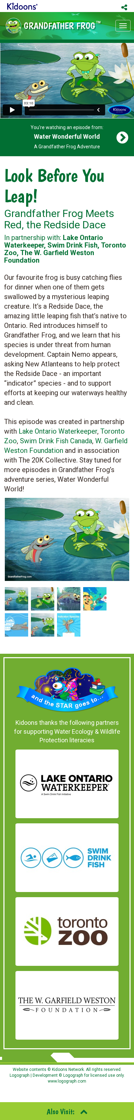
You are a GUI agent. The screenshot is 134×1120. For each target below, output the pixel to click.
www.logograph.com (67, 1081)
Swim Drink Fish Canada (56, 441)
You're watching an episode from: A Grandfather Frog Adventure (67, 137)
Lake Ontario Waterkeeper (58, 431)
